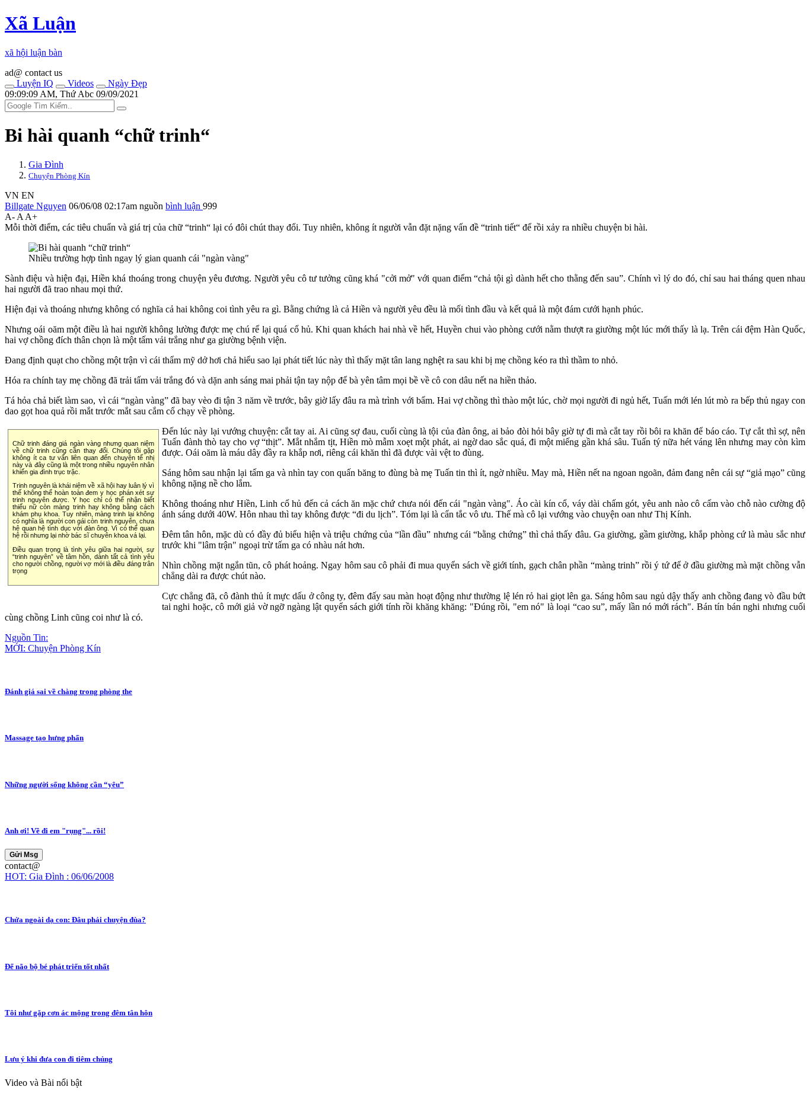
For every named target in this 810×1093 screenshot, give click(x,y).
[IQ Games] (9, 86)
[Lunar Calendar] (101, 86)
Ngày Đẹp (126, 83)
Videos (79, 83)
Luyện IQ (33, 83)
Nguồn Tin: (26, 637)
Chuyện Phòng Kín (59, 175)
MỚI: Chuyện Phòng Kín (53, 648)
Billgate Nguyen (35, 206)
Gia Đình (45, 164)
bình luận (184, 206)
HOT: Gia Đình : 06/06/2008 (59, 876)
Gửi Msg (23, 855)
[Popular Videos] (60, 86)
